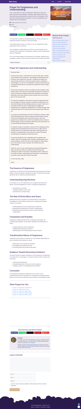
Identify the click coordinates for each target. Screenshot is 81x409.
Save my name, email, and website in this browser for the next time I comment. (29, 384)
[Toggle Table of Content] (48, 62)
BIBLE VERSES (68, 1)
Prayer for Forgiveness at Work (21, 289)
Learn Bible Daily (38, 405)
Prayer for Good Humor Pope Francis (61, 52)
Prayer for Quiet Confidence (59, 60)
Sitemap (48, 407)
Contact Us (37, 407)
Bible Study (13, 1)
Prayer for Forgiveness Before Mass (22, 294)
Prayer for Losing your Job (59, 54)
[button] (13, 35)
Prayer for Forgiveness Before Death (22, 293)
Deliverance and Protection (21, 22)
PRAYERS (59, 1)
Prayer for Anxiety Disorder (59, 48)
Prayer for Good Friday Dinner (60, 42)
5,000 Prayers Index (57, 38)
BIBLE (53, 1)
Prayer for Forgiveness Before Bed (22, 291)
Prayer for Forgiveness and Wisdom (22, 287)
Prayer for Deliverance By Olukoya (61, 40)
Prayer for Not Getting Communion (61, 50)
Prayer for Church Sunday (59, 46)
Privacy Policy (43, 407)
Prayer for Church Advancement (60, 44)
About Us (33, 407)
